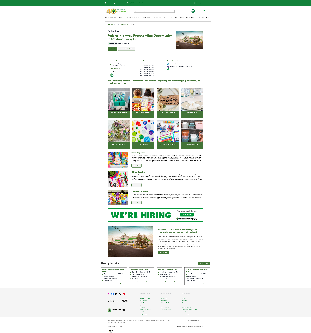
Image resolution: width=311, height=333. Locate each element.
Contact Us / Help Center (145, 298)
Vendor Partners (185, 311)
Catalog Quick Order (144, 296)
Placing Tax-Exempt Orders (145, 309)
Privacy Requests (143, 314)
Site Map (168, 320)
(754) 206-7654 (115, 71)
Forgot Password (143, 300)
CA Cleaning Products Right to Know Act (116, 322)
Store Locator (164, 298)
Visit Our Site (163, 252)
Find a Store (205, 263)
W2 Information (185, 314)
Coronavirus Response (166, 309)
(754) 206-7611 (135, 278)
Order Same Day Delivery (127, 48)
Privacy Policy (111, 320)
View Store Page (116, 283)
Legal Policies (140, 320)
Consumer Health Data (120, 320)
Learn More (136, 165)
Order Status (142, 307)
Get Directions (115, 68)
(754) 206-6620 (108, 280)
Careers (184, 302)
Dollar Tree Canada (165, 307)
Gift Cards (163, 296)
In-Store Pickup (143, 302)
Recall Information (143, 311)
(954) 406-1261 (163, 278)
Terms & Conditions (160, 320)
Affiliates (184, 298)
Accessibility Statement (149, 320)
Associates (184, 300)
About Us (184, 296)
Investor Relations (186, 305)
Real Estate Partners (186, 307)
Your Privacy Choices (131, 320)
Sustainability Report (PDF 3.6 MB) (189, 309)
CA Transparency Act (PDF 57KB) (194, 321)
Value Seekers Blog (165, 305)
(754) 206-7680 (191, 280)
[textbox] (180, 242)
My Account (142, 305)
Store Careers (164, 300)
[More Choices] (193, 11)
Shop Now (112, 48)
